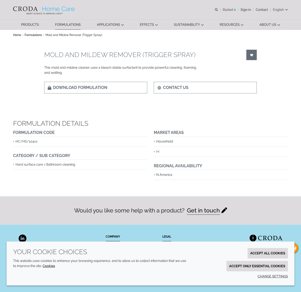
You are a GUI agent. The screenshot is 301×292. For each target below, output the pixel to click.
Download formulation (80, 87)
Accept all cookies (267, 253)
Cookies (49, 266)
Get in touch (203, 210)
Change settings (273, 276)
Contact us (175, 87)
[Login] (251, 55)
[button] (30, 25)
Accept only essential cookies (257, 266)
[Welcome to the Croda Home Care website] (44, 9)
